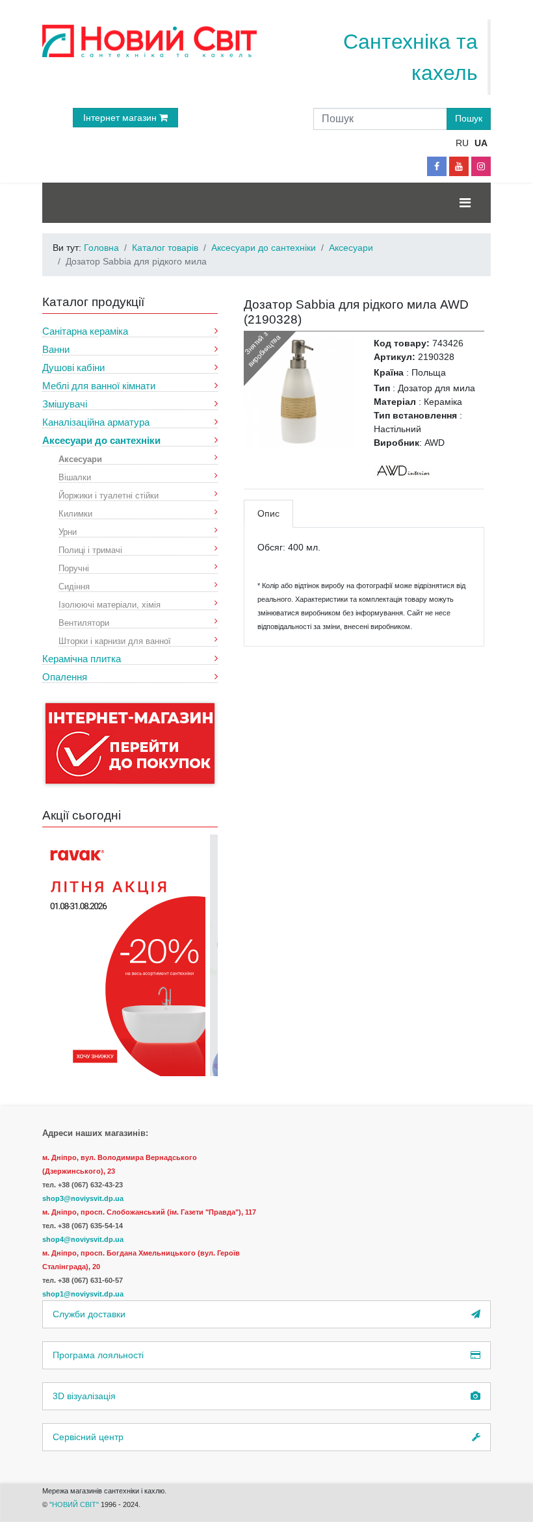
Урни (67, 531)
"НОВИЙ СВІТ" (75, 1504)
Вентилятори (83, 622)
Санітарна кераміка (85, 331)
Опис (268, 513)
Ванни (56, 349)
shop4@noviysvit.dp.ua (83, 1239)
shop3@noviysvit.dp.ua (83, 1198)
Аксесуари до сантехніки (101, 440)
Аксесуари (80, 458)
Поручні (73, 567)
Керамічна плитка (81, 658)
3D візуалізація (84, 1396)
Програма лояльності (98, 1355)
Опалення (64, 676)
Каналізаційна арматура (96, 422)
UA (481, 143)
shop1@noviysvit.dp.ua (83, 1294)
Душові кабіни (73, 367)
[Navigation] (465, 202)
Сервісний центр (88, 1437)
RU (462, 143)
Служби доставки (89, 1314)
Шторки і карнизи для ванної (114, 640)
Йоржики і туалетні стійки (108, 495)
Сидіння (74, 586)
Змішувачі (64, 403)
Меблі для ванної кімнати (98, 385)
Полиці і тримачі (90, 549)
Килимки (75, 513)
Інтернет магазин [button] (121, 117)
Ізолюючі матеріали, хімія (109, 604)
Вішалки (74, 477)
